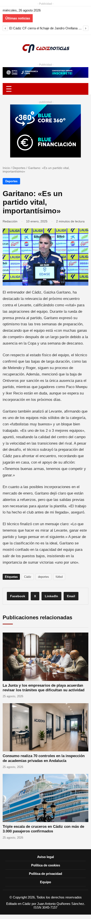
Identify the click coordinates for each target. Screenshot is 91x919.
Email (71, 596)
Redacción (10, 221)
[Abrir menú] (45, 89)
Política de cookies (45, 865)
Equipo (45, 882)
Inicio (6, 168)
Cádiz (27, 576)
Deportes (19, 168)
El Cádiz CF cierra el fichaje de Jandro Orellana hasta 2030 (45, 28)
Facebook (17, 596)
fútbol (59, 576)
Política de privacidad (45, 873)
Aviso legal (45, 857)
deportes (43, 576)
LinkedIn (51, 596)
